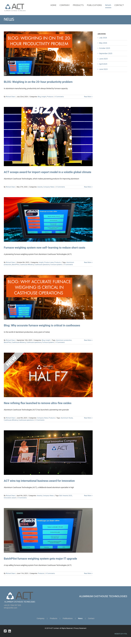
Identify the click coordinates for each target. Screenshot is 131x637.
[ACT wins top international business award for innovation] (48, 452)
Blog (39, 97)
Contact (91, 618)
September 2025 (105, 53)
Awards (40, 187)
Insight (43, 97)
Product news (49, 262)
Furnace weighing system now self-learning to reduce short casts (44, 247)
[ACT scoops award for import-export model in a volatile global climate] (48, 136)
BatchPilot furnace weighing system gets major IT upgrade (40, 558)
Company (40, 618)
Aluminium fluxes (67, 418)
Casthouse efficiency (27, 264)
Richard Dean (10, 97)
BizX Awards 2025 (65, 495)
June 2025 (103, 59)
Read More (87, 97)
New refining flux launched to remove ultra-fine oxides (37, 403)
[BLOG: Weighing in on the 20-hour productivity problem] (48, 53)
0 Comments (59, 97)
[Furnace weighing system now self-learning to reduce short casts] (48, 219)
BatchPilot (15, 264)
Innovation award (10, 498)
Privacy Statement (80, 628)
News (80, 618)
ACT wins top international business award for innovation (39, 480)
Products (50, 97)
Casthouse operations (42, 264)
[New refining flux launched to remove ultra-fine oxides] (48, 375)
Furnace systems (56, 264)
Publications (68, 618)
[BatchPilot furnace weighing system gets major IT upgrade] (48, 530)
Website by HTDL (120, 634)
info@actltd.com (10, 608)
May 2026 (103, 43)
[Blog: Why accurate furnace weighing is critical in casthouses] (48, 297)
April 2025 (103, 64)
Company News (48, 187)
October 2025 (104, 48)
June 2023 (103, 69)
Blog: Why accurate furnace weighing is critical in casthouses (42, 325)
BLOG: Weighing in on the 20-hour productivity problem (38, 81)
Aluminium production (64, 340)
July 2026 (103, 38)
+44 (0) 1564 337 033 (12, 605)
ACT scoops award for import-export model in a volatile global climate (47, 172)
